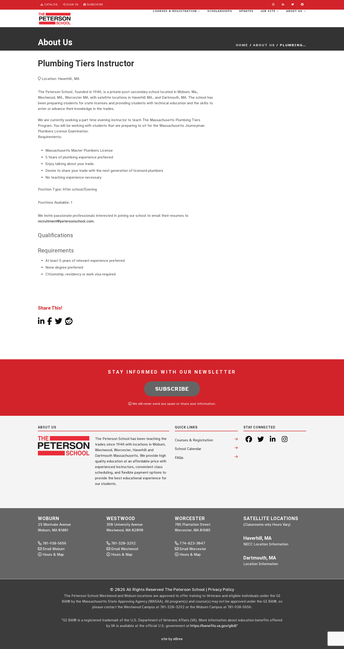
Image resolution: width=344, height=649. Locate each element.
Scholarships (219, 11)
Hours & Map (53, 554)
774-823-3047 (192, 543)
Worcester (190, 518)
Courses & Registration (175, 11)
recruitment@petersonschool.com (66, 221)
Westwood (120, 518)
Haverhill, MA (257, 538)
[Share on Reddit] (69, 322)
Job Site (268, 11)
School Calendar (188, 448)
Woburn (48, 518)
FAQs (179, 457)
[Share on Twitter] (58, 322)
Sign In (72, 4)
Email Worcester (192, 549)
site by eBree (172, 639)
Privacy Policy (221, 589)
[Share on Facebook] (49, 322)
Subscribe (94, 4)
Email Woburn (54, 549)
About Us (295, 11)
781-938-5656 (54, 543)
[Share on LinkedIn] (41, 322)
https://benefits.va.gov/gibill (213, 625)
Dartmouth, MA (259, 558)
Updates (246, 11)
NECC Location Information (265, 544)
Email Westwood (124, 549)
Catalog (50, 4)
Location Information (260, 564)
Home (242, 45)
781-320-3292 (123, 543)
